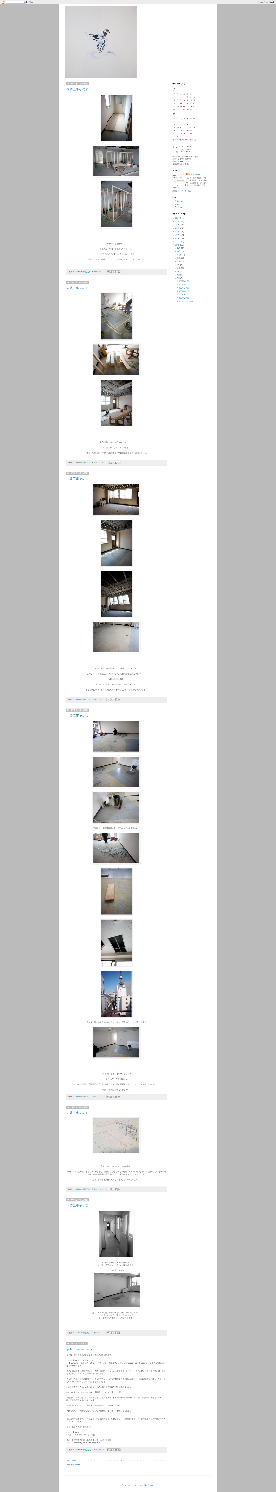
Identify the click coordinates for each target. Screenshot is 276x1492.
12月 (179, 248)
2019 (177, 221)
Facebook (179, 207)
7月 (178, 265)
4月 (178, 275)
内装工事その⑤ (77, 288)
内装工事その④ (77, 479)
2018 (177, 225)
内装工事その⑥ (77, 89)
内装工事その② (77, 1113)
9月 (178, 258)
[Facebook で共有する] (116, 271)
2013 (177, 241)
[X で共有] (113, 271)
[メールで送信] (108, 271)
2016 (177, 231)
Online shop (180, 201)
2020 (177, 218)
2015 (177, 235)
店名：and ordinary (79, 1349)
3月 (178, 278)
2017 (177, 228)
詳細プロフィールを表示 (181, 191)
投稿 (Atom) (75, 1465)
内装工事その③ (77, 715)
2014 (177, 238)
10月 (179, 255)
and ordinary (194, 174)
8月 (178, 261)
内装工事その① (77, 1205)
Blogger (151, 1485)
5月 (178, 271)
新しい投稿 (71, 1460)
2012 (177, 245)
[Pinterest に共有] (119, 271)
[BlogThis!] (110, 271)
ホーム (121, 1460)
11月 (179, 251)
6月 (178, 268)
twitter (177, 204)
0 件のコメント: (98, 272)
